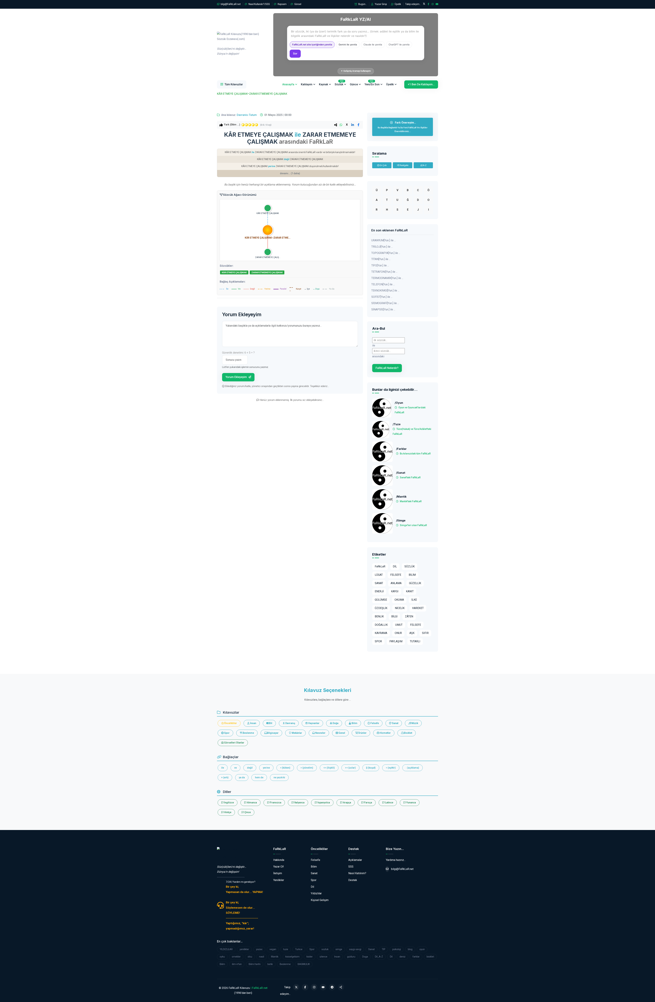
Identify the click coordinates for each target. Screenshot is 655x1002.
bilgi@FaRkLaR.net (230, 4)
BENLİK (379, 616)
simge (339, 949)
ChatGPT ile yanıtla (399, 44)
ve (235, 767)
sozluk (325, 949)
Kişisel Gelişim (320, 900)
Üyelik (397, 4)
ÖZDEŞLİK (381, 608)
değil (250, 767)
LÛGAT (379, 574)
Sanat (394, 723)
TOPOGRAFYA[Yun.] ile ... (385, 253)
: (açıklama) (412, 767)
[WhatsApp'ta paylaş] (341, 125)
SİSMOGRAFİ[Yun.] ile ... (385, 303)
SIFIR (425, 633)
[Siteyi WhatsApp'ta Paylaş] (341, 987)
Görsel (297, 4)
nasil (261, 956)
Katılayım (306, 84)
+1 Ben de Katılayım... (421, 84)
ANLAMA (396, 583)
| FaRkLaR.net (259, 988)
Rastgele (403, 165)
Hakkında (278, 860)
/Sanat (400, 472)
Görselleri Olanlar (234, 742)
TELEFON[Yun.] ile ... (383, 284)
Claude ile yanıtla (372, 44)
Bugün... (362, 4)
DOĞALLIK (381, 624)
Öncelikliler (230, 723)
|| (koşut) (371, 767)
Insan (337, 956)
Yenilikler (278, 880)
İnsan (253, 723)
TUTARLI (415, 641)
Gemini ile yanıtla (348, 44)
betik (270, 964)
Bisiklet (407, 733)
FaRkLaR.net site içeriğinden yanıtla (312, 44)
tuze (285, 949)
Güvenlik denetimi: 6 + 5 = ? (238, 352)
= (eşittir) (391, 767)
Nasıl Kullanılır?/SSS (259, 4)
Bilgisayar (273, 733)
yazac (259, 949)
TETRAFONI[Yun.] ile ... (384, 271)
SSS (350, 866)
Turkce (298, 949)
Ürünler (362, 733)
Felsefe (374, 723)
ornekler (236, 956)
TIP (383, 949)
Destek (352, 880)
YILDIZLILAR (226, 949)
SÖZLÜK (409, 566)
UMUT (399, 624)
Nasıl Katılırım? (357, 873)
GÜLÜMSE (381, 599)
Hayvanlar (313, 723)
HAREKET (418, 608)
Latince (389, 802)
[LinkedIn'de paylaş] (353, 125)
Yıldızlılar (316, 893)
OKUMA (399, 599)
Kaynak (323, 84)
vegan (273, 949)
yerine (266, 767)
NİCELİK (400, 608)
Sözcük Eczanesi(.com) (231, 856)
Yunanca (411, 802)
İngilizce (229, 802)
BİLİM (412, 574)
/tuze (397, 424)
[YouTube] (323, 987)
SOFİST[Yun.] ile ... (381, 296)
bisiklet (430, 956)
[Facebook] (305, 987)
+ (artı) (225, 777)
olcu (250, 956)
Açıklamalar (355, 860)
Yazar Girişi (380, 4)
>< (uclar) (350, 767)
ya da (242, 777)
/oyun (399, 402)
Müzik (414, 723)
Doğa (335, 723)
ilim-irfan (237, 964)
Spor (227, 733)
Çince (247, 812)
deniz (402, 956)
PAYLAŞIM (395, 641)
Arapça (347, 802)
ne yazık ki (279, 777)
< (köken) (285, 767)
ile (222, 767)
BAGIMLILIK (304, 964)
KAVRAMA (381, 633)
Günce (354, 84)
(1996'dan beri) (238, 43)
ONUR (398, 633)
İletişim (277, 873)
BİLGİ (394, 616)
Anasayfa (288, 84)
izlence (323, 956)
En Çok (383, 165)
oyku (222, 956)
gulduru (351, 956)
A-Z (424, 165)
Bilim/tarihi (254, 964)
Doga (365, 956)
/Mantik (401, 496)
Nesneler (320, 733)
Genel (341, 733)
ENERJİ (379, 591)
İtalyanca (299, 802)
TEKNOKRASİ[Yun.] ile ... (385, 290)
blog (410, 949)
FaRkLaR (380, 566)
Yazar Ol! (278, 866)
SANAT (379, 583)
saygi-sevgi (355, 949)
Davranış (290, 723)
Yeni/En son (372, 83)
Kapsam (282, 4)
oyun (422, 949)
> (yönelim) (307, 767)
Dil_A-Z (379, 956)
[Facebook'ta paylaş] (358, 125)
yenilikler (244, 949)
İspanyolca (323, 802)
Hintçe (227, 812)
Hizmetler (385, 733)
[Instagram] (314, 987)
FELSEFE (395, 574)
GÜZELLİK (415, 583)
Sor (295, 53)
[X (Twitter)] (296, 987)
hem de (259, 777)
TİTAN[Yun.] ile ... (380, 259)
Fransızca (275, 802)
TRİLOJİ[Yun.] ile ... (382, 246)
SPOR (378, 641)
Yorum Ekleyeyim (236, 377)
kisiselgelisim (292, 956)
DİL (395, 566)
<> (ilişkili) (329, 767)
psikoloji (396, 949)
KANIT (410, 591)
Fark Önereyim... (402, 127)
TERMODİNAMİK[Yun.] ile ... (387, 278)
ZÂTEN (409, 616)
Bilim (354, 723)
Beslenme (248, 733)
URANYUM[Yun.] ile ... (383, 240)
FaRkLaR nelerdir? (387, 368)
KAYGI (394, 591)
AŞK (411, 633)
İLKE (414, 599)
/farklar (401, 448)
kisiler (310, 956)
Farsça (368, 802)
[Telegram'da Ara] (332, 987)
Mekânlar (296, 733)
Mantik (274, 956)
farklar (416, 956)
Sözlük (339, 83)
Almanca (251, 802)
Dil (270, 723)
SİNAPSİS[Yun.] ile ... (383, 309)
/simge (400, 520)
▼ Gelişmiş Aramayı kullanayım (356, 71)
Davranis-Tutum (247, 115)
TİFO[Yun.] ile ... (380, 265)
